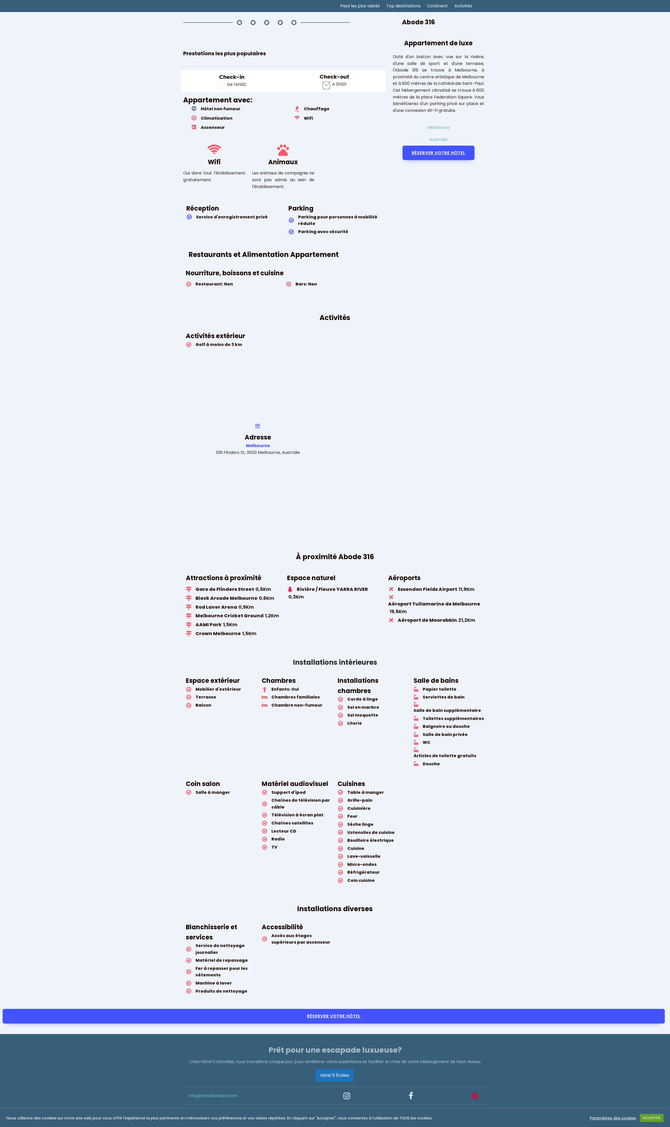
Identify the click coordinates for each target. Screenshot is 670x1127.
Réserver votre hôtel (438, 153)
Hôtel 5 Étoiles (334, 1075)
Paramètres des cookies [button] (613, 1118)
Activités (463, 6)
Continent (437, 6)
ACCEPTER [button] (651, 1117)
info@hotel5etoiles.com (212, 1096)
